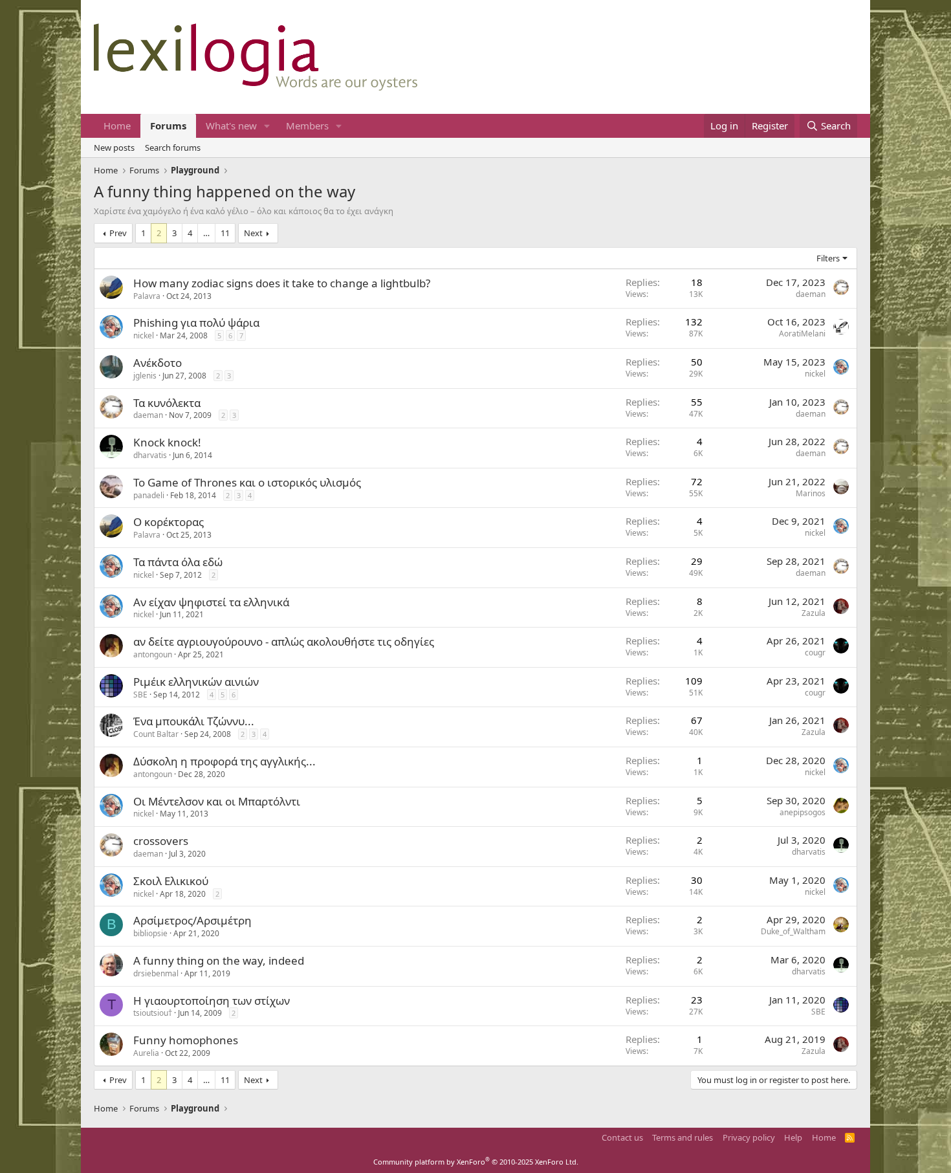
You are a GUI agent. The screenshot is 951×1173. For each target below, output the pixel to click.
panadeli (148, 495)
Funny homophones (185, 1040)
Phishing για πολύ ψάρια (196, 322)
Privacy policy (749, 1137)
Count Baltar (156, 734)
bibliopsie (150, 933)
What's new (231, 125)
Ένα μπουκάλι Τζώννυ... (193, 721)
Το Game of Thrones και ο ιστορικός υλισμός (247, 482)
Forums (168, 125)
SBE (140, 694)
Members (307, 125)
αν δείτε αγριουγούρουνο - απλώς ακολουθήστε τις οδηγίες (283, 641)
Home (117, 125)
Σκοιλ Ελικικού (170, 880)
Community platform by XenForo (475, 1162)
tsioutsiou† (152, 1012)
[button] (267, 126)
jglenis (145, 375)
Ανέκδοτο (157, 362)
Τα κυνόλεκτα (167, 402)
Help (793, 1137)
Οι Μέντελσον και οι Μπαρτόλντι (216, 801)
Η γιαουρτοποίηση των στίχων (211, 1000)
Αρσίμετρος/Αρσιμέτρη (192, 920)
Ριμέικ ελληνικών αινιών (196, 681)
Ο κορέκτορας (168, 521)
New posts (114, 147)
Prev (118, 233)
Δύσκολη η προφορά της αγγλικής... (224, 761)
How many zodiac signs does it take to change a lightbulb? (281, 283)
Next (253, 233)
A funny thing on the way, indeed (218, 960)
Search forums (173, 147)
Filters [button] (828, 258)
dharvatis (150, 455)
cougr (815, 652)
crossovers (160, 840)
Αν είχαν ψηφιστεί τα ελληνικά (211, 602)
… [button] (206, 233)
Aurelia (146, 1052)
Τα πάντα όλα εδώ (178, 561)
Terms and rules (682, 1137)
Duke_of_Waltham (793, 931)
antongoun (152, 654)
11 (225, 233)
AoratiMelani (802, 333)
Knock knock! (167, 442)
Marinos (810, 493)
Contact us (622, 1137)
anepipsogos (802, 812)
